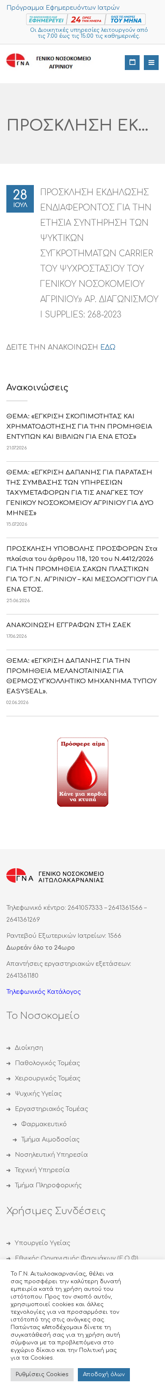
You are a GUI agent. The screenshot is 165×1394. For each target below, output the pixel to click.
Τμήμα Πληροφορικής (48, 1185)
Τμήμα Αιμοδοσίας (50, 1139)
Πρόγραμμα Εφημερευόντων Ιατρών (62, 8)
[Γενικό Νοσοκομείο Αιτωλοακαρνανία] (55, 61)
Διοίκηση (29, 1048)
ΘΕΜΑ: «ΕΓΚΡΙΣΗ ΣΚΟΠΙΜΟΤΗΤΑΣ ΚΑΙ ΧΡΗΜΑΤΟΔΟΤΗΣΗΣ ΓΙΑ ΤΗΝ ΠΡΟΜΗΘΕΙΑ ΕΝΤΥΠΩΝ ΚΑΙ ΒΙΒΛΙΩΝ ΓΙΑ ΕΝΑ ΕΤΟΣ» (79, 426)
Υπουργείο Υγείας (42, 1243)
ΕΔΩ (108, 347)
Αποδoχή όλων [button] (104, 1374)
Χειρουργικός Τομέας (47, 1078)
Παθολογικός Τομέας (47, 1063)
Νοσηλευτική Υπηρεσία (51, 1155)
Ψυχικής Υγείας (38, 1094)
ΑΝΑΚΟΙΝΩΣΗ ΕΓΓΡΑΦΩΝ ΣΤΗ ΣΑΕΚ (68, 625)
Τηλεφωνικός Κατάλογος (43, 992)
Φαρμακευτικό (44, 1124)
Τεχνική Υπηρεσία (42, 1170)
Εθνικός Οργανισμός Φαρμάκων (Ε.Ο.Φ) (76, 1258)
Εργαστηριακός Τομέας (51, 1109)
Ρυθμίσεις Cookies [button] (42, 1374)
